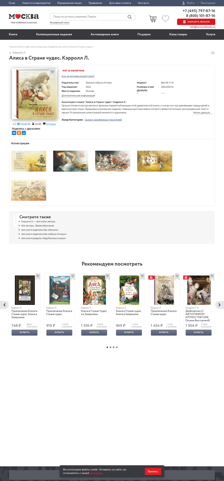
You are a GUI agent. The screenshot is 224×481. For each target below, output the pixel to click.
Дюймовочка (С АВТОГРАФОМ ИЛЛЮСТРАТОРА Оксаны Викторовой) (198, 315)
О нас (12, 3)
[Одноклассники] (19, 133)
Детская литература (37, 46)
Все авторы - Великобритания (38, 225)
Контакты (143, 3)
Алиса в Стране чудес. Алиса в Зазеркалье (128, 312)
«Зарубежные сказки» (44, 238)
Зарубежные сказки (58, 46)
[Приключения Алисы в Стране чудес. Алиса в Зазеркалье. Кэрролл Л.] (24, 290)
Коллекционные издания (54, 34)
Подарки (143, 34)
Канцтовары (178, 34)
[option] (25, 306)
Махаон (90, 82)
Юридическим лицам (69, 3)
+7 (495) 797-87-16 (199, 11)
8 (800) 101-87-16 (200, 16)
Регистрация (208, 3)
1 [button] (107, 347)
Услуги (210, 34)
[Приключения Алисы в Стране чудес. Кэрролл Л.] (59, 290)
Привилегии (95, 3)
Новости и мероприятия (36, 3)
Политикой (96, 473)
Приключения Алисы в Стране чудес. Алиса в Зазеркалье (24, 314)
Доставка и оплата (120, 3)
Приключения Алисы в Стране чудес (59, 312)
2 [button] (110, 347)
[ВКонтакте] (14, 133)
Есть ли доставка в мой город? (78, 76)
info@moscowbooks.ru (202, 27)
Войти (190, 3)
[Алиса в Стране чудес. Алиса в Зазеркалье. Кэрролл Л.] (129, 290)
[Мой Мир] (24, 133)
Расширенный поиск (59, 22)
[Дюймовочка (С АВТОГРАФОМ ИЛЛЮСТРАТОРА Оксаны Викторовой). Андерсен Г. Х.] (199, 290)
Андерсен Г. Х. (192, 307)
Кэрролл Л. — (38, 221)
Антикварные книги (105, 34)
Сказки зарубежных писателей (103, 119)
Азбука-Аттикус (103, 82)
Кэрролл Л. (19, 52)
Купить (24, 332)
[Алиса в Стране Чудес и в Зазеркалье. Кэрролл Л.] (94, 290)
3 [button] (113, 347)
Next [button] (219, 305)
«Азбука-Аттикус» (44, 234)
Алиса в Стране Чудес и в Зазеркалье (94, 312)
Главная (13, 46)
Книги (13, 34)
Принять (153, 471)
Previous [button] (4, 305)
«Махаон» (40, 229)
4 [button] (116, 347)
